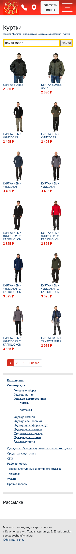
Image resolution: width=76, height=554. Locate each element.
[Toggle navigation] (67, 7)
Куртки (25, 402)
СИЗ (10, 458)
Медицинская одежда (28, 433)
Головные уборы (25, 390)
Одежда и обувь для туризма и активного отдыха (39, 448)
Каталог (17, 34)
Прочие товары (17, 484)
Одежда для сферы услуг (31, 425)
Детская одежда (24, 441)
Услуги (11, 478)
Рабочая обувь (17, 463)
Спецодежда (16, 385)
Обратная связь (13, 539)
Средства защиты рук (21, 453)
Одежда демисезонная (30, 398)
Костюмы (26, 409)
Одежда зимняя (24, 416)
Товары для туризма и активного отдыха (34, 468)
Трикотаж (13, 473)
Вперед (34, 362)
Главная (7, 34)
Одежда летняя (24, 394)
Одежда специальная (28, 421)
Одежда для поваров (28, 429)
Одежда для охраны (27, 437)
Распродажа (15, 380)
